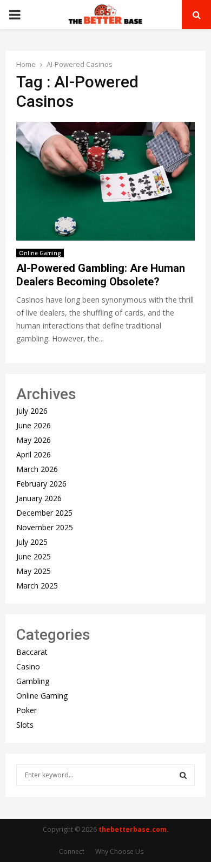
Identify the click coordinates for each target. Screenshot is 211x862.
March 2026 (37, 469)
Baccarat (32, 652)
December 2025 (44, 513)
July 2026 (32, 411)
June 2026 (33, 425)
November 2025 (44, 527)
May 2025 (33, 571)
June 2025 (33, 556)
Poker (26, 710)
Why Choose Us (119, 851)
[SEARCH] (183, 775)
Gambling (32, 681)
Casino (28, 666)
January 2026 (39, 498)
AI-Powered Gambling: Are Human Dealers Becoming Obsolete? (100, 275)
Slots (25, 725)
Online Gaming (40, 253)
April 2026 (33, 454)
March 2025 (37, 585)
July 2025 (32, 542)
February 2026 (41, 483)
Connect (71, 851)
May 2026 (33, 440)
